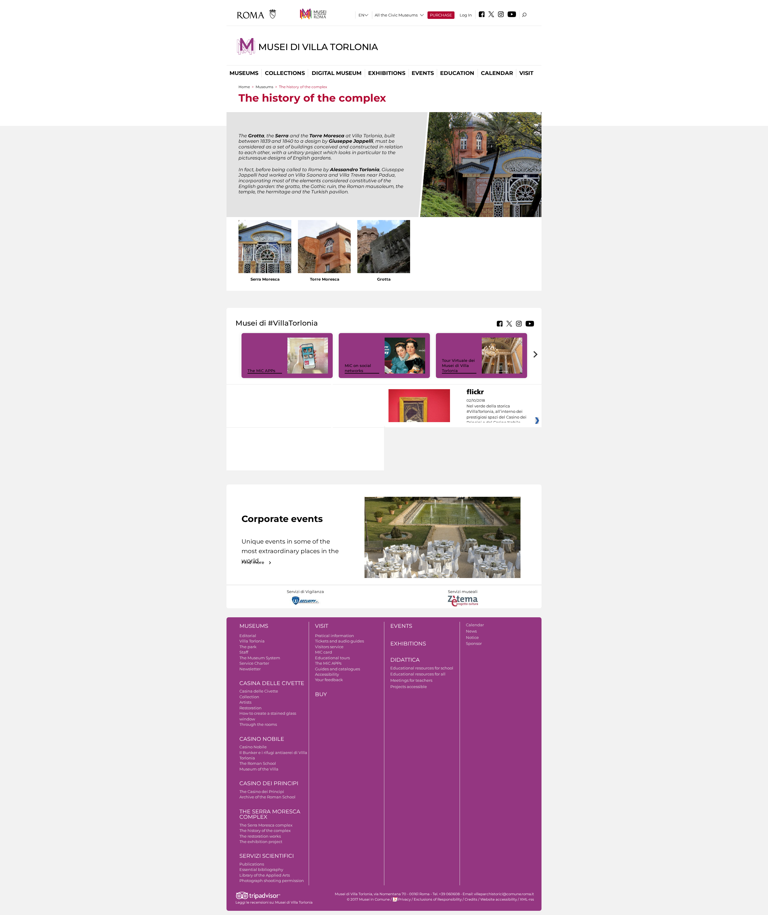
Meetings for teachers (411, 680)
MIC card (323, 652)
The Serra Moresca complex (265, 825)
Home (244, 87)
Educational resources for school (421, 668)
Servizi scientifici (266, 856)
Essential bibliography (261, 869)
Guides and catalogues (337, 668)
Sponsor (474, 643)
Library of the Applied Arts (264, 875)
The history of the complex (265, 830)
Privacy (404, 899)
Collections (285, 73)
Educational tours (332, 657)
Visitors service (329, 646)
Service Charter (254, 663)
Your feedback (329, 679)
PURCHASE (441, 15)
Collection (249, 696)
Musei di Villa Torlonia (318, 46)
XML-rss (527, 899)
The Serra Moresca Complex (269, 814)
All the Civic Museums (396, 15)
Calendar (497, 73)
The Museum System (259, 657)
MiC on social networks (358, 368)
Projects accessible (408, 686)
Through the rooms (258, 724)
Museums (244, 73)
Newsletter (250, 668)
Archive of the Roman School (267, 796)
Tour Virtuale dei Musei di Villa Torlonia (458, 365)
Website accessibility (498, 899)
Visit (526, 73)
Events (423, 73)
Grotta (384, 279)
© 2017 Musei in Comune (368, 899)
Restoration (250, 707)
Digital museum (337, 73)
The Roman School (257, 763)
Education (457, 73)
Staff (243, 652)
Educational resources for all (418, 674)
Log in (466, 15)
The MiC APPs (261, 370)
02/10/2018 (496, 411)
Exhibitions (386, 73)
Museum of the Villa (258, 769)
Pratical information (334, 635)
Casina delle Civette (271, 683)
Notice (472, 637)
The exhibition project (260, 841)
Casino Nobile (261, 739)
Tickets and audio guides (339, 641)
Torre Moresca (324, 279)
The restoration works (260, 836)
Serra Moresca (265, 279)
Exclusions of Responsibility (438, 899)
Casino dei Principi (268, 783)
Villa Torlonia (252, 641)
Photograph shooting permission (271, 880)
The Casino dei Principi (261, 791)
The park (247, 646)
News (471, 631)
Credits (471, 899)
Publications (251, 864)
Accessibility (327, 674)
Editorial (247, 635)
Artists (245, 702)
